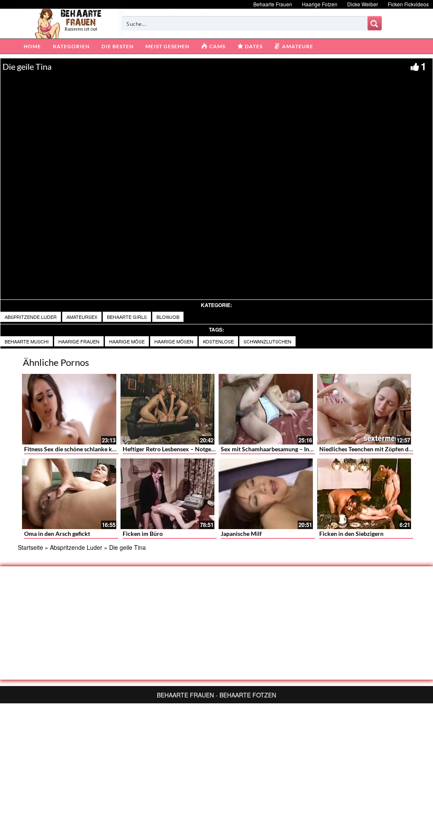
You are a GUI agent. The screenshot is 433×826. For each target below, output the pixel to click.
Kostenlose (218, 341)
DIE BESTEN (117, 46)
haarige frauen (78, 341)
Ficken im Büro (143, 533)
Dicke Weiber (362, 4)
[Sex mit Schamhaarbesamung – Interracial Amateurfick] (266, 409)
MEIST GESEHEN (167, 46)
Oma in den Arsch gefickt (57, 533)
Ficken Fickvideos (408, 4)
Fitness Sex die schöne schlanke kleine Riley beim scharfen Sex (106, 449)
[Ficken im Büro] (168, 493)
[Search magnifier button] (374, 23)
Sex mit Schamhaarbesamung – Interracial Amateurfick (293, 449)
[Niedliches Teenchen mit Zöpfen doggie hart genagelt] (364, 409)
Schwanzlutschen (267, 341)
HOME (32, 46)
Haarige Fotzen (319, 4)
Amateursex (81, 316)
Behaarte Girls (127, 316)
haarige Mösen (173, 341)
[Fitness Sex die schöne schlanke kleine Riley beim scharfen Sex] (69, 409)
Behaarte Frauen (272, 4)
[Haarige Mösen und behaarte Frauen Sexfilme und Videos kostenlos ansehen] (69, 23)
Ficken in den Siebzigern (351, 533)
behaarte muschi (27, 341)
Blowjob (167, 316)
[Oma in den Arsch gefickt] (69, 493)
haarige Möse (127, 341)
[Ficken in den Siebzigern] (364, 493)
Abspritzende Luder (31, 316)
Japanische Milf (241, 533)
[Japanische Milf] (266, 493)
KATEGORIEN (71, 46)
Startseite (30, 547)
